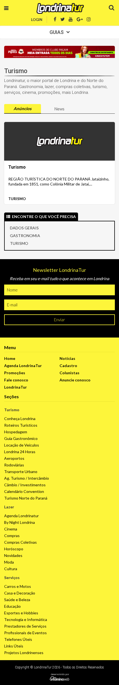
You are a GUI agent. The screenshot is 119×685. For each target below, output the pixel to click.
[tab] (22, 109)
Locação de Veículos (21, 445)
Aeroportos (14, 458)
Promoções (14, 372)
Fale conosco (16, 380)
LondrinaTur (15, 387)
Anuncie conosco (75, 380)
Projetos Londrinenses (23, 652)
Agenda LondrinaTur (23, 365)
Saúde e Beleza (17, 599)
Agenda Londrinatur (21, 515)
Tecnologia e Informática (25, 619)
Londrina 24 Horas (19, 451)
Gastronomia (25, 235)
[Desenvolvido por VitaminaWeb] (59, 677)
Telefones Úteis (18, 639)
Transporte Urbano (20, 471)
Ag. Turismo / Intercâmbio (26, 478)
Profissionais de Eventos (25, 632)
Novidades (13, 555)
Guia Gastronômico (21, 438)
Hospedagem (15, 431)
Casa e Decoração (19, 593)
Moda (9, 562)
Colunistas (69, 372)
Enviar (59, 319)
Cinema (10, 529)
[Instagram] (89, 19)
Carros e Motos (17, 586)
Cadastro (68, 365)
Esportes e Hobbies (21, 612)
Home (9, 358)
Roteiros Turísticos (20, 425)
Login (36, 19)
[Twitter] (62, 19)
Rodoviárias (14, 465)
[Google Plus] (80, 19)
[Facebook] (55, 19)
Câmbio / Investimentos (25, 484)
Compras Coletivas (20, 542)
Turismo (17, 199)
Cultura (10, 568)
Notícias (67, 358)
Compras (12, 535)
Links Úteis (13, 646)
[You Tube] (71, 19)
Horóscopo (13, 548)
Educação (12, 606)
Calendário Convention (24, 491)
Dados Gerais (24, 227)
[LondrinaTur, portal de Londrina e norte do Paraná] (59, 8)
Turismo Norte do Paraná (25, 498)
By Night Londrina (19, 522)
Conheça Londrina (19, 418)
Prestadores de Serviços (25, 626)
